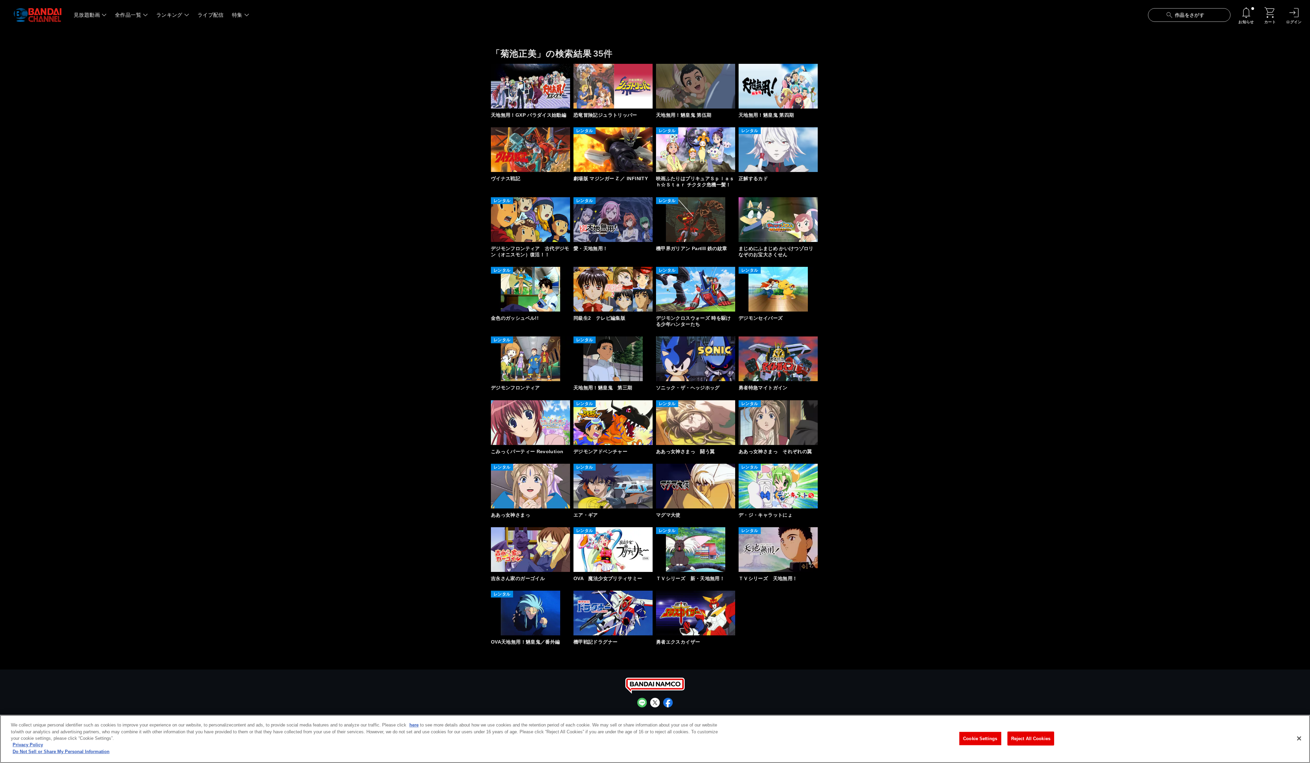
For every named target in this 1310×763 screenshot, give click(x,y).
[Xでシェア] (655, 702)
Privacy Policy (28, 745)
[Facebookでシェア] (668, 702)
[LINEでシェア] (642, 702)
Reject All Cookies (1030, 738)
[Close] (1299, 738)
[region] (655, 739)
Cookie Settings (980, 738)
